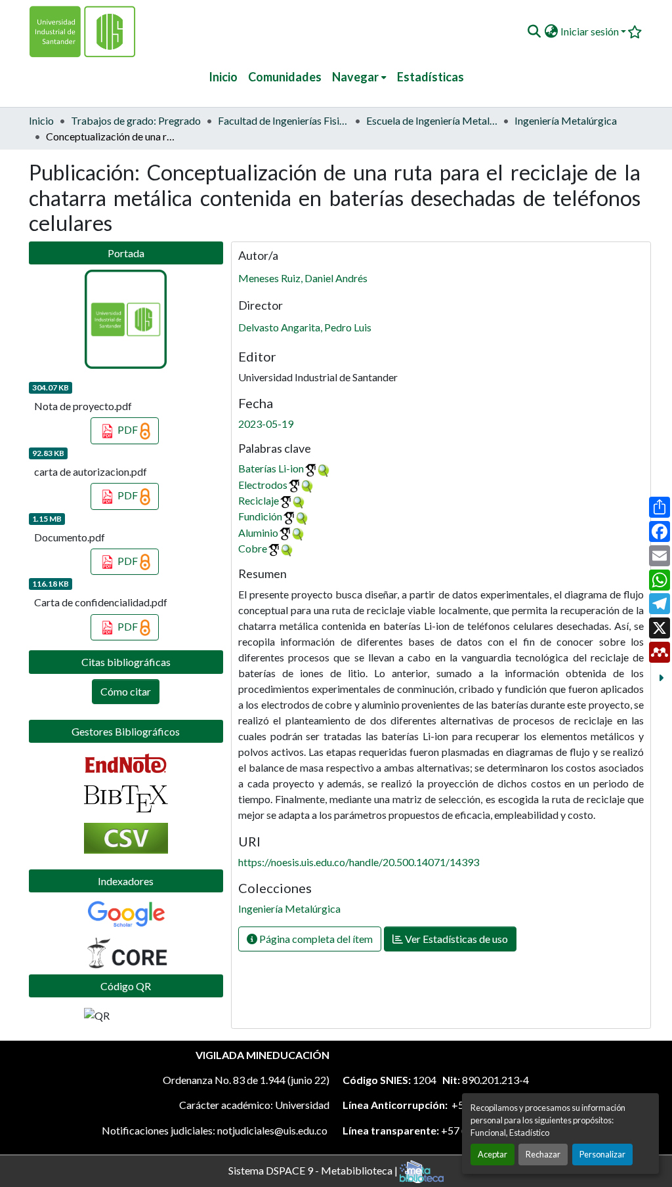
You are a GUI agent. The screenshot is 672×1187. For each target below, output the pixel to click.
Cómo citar (125, 691)
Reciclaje (258, 500)
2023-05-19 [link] (265, 423)
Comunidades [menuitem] (285, 77)
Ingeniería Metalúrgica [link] (565, 120)
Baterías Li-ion (271, 468)
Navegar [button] (355, 77)
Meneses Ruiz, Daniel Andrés (303, 278)
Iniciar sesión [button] (590, 31)
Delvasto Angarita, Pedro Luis (304, 327)
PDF (128, 429)
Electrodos (262, 484)
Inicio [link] (41, 120)
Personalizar (602, 1154)
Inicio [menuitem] (223, 77)
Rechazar (543, 1154)
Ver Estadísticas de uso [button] (455, 938)
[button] (534, 31)
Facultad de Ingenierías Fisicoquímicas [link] (283, 120)
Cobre (252, 548)
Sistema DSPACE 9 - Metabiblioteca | (314, 1169)
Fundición (260, 516)
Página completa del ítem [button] (315, 938)
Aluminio (258, 532)
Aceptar (492, 1154)
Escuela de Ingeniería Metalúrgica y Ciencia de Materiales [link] (431, 120)
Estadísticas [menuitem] (430, 77)
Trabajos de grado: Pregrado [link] (136, 120)
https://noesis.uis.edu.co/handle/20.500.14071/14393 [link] (358, 862)
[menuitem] (359, 77)
